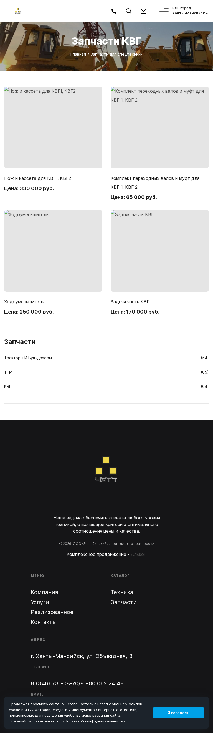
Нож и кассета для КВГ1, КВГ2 (37, 178)
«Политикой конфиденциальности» (94, 721)
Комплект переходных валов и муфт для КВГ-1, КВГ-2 (155, 182)
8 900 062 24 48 (102, 683)
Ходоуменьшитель (24, 301)
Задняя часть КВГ (130, 301)
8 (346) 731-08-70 (54, 683)
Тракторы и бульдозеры (28, 357)
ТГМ (8, 372)
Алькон (138, 554)
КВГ (7, 386)
